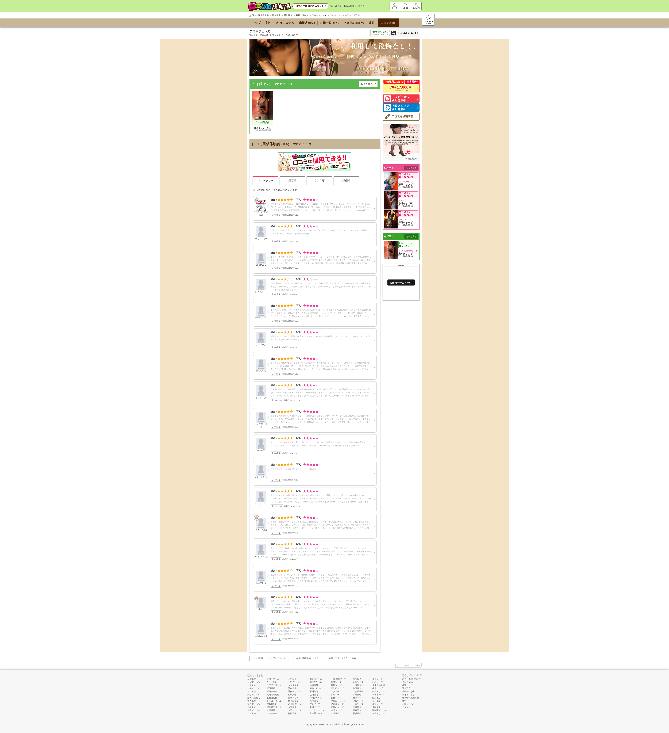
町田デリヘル (273, 691)
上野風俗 (292, 679)
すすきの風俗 (378, 685)
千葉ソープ (358, 704)
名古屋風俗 (358, 691)
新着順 (292, 180)
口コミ (388, 23)
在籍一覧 (329, 23)
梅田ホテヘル (316, 679)
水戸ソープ (336, 710)
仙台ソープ (336, 698)
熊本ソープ (377, 688)
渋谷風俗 (251, 691)
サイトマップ (408, 694)
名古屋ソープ (337, 704)
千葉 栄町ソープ (338, 679)
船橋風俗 (292, 694)
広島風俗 (357, 694)
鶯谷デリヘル (253, 704)
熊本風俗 (357, 679)
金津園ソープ (316, 713)
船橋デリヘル (294, 698)
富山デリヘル (378, 713)
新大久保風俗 (253, 698)
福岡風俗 (314, 694)
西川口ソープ (337, 688)
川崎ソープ (336, 694)
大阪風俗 (357, 685)
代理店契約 (407, 682)
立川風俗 (251, 713)
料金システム (285, 23)
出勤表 (307, 23)
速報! (372, 23)
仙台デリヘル (378, 691)
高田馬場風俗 (273, 694)
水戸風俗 (335, 713)
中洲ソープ (315, 707)
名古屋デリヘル (338, 701)
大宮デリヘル (294, 710)
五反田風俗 (272, 698)
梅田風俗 (292, 713)
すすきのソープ (317, 710)
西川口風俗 (293, 701)
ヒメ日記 (354, 23)
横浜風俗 (357, 713)
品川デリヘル (279, 658)
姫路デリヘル (316, 688)
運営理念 (406, 688)
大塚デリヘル (273, 713)
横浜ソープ (377, 704)
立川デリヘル (273, 679)
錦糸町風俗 (272, 704)
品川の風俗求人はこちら (307, 658)
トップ (256, 23)
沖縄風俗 (314, 685)
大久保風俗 (293, 685)
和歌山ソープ (337, 707)
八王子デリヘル (274, 685)
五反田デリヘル (274, 701)
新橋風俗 (251, 707)
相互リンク (407, 685)
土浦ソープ (358, 698)
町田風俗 (271, 688)
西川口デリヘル (295, 704)
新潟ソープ (358, 682)
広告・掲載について (411, 679)
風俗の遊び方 (408, 691)
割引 (269, 23)
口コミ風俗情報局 (337, 724)
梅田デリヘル (316, 682)
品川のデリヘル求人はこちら (342, 658)
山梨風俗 (376, 698)
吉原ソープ (315, 704)
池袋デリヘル (253, 688)
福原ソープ (336, 685)
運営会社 (406, 701)
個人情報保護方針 (410, 698)
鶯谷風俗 (251, 701)
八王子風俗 (272, 682)
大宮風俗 (292, 707)
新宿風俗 (251, 679)
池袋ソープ (358, 701)
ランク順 (319, 180)
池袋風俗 (251, 685)
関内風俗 (292, 688)
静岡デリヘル (316, 698)
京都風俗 (357, 707)
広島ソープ (377, 682)
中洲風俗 (314, 691)
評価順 (346, 180)
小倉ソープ (377, 679)
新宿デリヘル (253, 682)
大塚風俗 (271, 710)
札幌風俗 (314, 701)
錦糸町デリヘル (274, 707)
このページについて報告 (409, 665)
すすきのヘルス (379, 694)
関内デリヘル (294, 691)
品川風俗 (259, 658)
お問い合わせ (408, 704)
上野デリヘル (294, 682)
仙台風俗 (376, 701)
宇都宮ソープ (359, 710)
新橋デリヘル (253, 710)
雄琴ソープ (336, 682)
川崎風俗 (376, 707)
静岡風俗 (357, 688)
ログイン (406, 707)
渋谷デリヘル (253, 694)
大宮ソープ (336, 691)
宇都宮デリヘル (379, 710)
